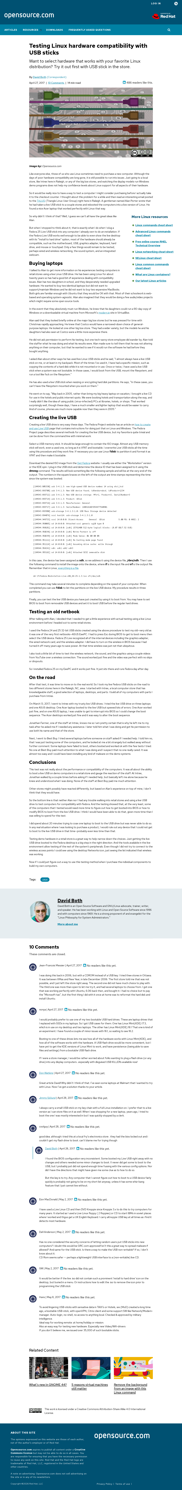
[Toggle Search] (169, 29)
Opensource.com (21, 1449)
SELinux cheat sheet (148, 258)
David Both (39, 77)
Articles (10, 29)
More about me (68, 924)
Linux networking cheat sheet (154, 251)
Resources (30, 29)
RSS (176, 4)
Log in (156, 3)
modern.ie (104, 312)
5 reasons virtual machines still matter (90, 1386)
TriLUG (41, 200)
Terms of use (122, 1483)
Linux (44, 879)
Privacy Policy (104, 1483)
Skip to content (105, 230)
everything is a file (68, 568)
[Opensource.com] (29, 16)
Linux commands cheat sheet (154, 225)
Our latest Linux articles (150, 280)
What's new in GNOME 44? (48, 1385)
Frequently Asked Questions (90, 29)
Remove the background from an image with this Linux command (130, 1388)
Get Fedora (83, 463)
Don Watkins (46, 1073)
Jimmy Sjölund (47, 1097)
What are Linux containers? (152, 274)
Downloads (54, 29)
